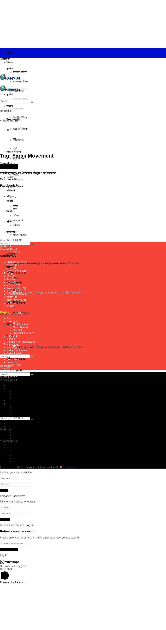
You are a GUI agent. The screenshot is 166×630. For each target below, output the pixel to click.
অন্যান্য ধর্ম (18, 417)
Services (11, 362)
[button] (83, 574)
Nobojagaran (8, 467)
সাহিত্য (9, 429)
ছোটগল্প (9, 282)
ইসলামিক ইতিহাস (20, 72)
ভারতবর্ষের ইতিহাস (9, 166)
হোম (8, 368)
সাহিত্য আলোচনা (20, 261)
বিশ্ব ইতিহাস (11, 291)
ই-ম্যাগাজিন (11, 447)
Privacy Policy (14, 356)
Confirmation (20, 324)
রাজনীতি (9, 177)
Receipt (17, 330)
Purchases (12, 359)
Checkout (12, 321)
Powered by (12, 582)
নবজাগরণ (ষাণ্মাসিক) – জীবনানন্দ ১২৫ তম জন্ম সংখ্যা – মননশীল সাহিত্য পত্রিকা (46, 263)
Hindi (16, 461)
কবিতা (8, 276)
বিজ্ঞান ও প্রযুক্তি (13, 151)
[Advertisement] (83, 22)
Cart (8, 318)
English (17, 370)
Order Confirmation (17, 350)
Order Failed (13, 353)
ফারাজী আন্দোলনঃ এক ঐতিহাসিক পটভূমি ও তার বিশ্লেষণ (28, 173)
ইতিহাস (9, 62)
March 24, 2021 (9, 179)
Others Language (16, 452)
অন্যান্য (9, 324)
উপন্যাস (16, 251)
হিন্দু (14, 160)
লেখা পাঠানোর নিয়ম (14, 365)
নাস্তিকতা (10, 285)
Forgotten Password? (12, 496)
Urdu (16, 458)
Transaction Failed (23, 333)
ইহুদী (8, 273)
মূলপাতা (9, 52)
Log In (29, 525)
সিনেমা (9, 302)
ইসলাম (9, 267)
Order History (20, 327)
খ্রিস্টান (9, 279)
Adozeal (72, 467)
